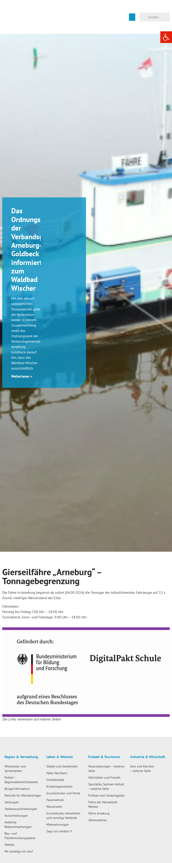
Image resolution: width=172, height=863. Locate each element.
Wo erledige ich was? (18, 851)
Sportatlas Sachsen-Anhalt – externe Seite (106, 786)
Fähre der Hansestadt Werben (102, 804)
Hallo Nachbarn (56, 773)
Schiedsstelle (55, 780)
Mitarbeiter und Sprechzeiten (15, 768)
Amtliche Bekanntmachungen (18, 824)
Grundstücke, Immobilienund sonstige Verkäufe (63, 815)
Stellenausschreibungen (20, 809)
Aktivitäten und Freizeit (104, 777)
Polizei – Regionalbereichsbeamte (21, 779)
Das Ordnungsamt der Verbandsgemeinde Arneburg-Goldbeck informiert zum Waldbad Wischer (40, 249)
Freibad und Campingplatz (106, 795)
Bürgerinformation (17, 788)
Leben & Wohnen (59, 756)
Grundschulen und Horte (63, 793)
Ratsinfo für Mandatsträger (22, 795)
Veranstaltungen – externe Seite (106, 768)
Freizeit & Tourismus (104, 756)
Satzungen (11, 802)
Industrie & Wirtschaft (147, 756)
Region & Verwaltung (21, 756)
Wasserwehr (54, 806)
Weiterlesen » (21, 376)
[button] (132, 17)
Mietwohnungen (57, 824)
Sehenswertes (97, 820)
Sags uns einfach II (59, 831)
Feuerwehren (55, 800)
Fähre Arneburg (99, 813)
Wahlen (9, 844)
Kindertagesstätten (59, 786)
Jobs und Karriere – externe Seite (142, 768)
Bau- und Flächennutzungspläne (19, 835)
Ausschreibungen (16, 815)
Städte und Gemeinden (62, 766)
